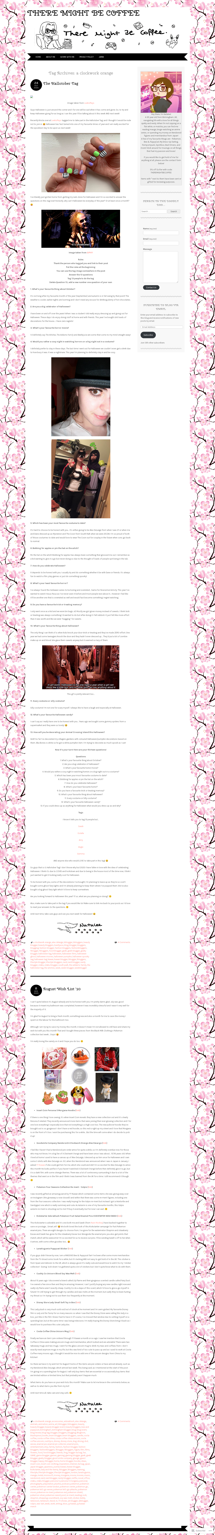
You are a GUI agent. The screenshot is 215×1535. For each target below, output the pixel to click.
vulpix (33, 1503)
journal (56, 1467)
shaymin (34, 1498)
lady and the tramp (49, 1469)
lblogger (72, 959)
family (52, 1447)
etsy (46, 1447)
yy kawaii (72, 1503)
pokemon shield (75, 1492)
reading (78, 1495)
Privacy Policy (86, 57)
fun (84, 1452)
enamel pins (72, 1444)
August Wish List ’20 (62, 988)
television (34, 1501)
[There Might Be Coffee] (107, 51)
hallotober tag (44, 953)
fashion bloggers (63, 948)
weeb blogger (67, 968)
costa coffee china (46, 1438)
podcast (66, 1484)
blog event (82, 1430)
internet (73, 1464)
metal (40, 1475)
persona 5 (55, 1481)
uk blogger (73, 1501)
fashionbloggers (79, 948)
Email (150, 239)
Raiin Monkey (97, 1223)
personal (83, 1481)
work (53, 1503)
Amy (81, 840)
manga (33, 1475)
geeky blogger (45, 1458)
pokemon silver (37, 1495)
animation (43, 1424)
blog (66, 945)
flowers (33, 1452)
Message (147, 249)
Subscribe (148, 335)
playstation (48, 1484)
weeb (58, 968)
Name (150, 228)
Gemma (81, 854)
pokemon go (82, 1486)
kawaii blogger (61, 959)
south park (63, 965)
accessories (57, 1421)
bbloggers (78, 942)
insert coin (35, 1464)
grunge (76, 1458)
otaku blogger (51, 965)
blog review (35, 1432)
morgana (65, 1475)
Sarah (80, 826)
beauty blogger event (55, 1427)
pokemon (74, 1484)
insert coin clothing (49, 1464)
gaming (61, 1455)
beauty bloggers (46, 945)
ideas (83, 1461)
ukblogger (83, 1501)
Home (38, 57)
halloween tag (40, 959)
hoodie (77, 1461)
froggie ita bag (75, 1452)
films (87, 1450)
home (56, 1461)
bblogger (68, 942)
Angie (80, 847)
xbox (65, 1503)
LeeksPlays (89, 103)
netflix (74, 1478)
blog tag (46, 1432)
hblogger (49, 1461)
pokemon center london (48, 1486)
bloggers (81, 945)
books (45, 1435)
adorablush (69, 1421)
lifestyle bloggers (54, 962)
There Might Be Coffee (83, 13)
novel (80, 1478)
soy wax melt (66, 1498)
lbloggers (81, 959)
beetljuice (58, 945)
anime (51, 1424)
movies (80, 1475)
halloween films (69, 953)
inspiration (64, 1464)
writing (59, 1503)
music (87, 1475)
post (63, 1495)
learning (81, 1469)
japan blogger (36, 1467)
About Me (50, 57)
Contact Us (151, 287)
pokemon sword (53, 1495)
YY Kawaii (41, 1165)
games (53, 1455)
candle (80, 1435)
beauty (81, 1424)
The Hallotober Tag (60, 83)
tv (57, 1501)
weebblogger (81, 968)
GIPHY (90, 252)
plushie (57, 1484)
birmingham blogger (61, 1430)
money (57, 1475)
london (74, 1472)
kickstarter (35, 1469)
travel (52, 1501)
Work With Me (67, 57)
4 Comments (124, 942)
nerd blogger (74, 962)
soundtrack (53, 1498)
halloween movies (45, 956)
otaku (41, 965)
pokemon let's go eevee (41, 1489)
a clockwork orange (42, 942)
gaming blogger (72, 1455)
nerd (65, 962)
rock (84, 1495)
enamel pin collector (57, 1444)
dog (74, 1441)
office (87, 1478)
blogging (34, 948)
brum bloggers (69, 1435)
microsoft (48, 1475)
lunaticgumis (84, 1472)
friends (59, 1452)
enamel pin (42, 1444)
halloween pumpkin (63, 956)
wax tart (40, 1503)
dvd (86, 1441)
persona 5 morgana (69, 1481)
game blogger (42, 1455)
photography (36, 1484)
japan (87, 1464)
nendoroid (35, 1478)
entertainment (36, 1447)
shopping (43, 1498)
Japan (101, 57)
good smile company (62, 1458)
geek (64, 951)
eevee (33, 1444)
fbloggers (43, 951)
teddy (82, 1498)
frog (66, 1452)
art (56, 1424)
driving (80, 1441)
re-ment (70, 1495)
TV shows (62, 1501)
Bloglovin (81, 1432)
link (78, 1110)
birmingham (45, 1430)
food (40, 1452)
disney (57, 1441)
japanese (48, 1467)
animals (34, 1424)
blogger (72, 945)
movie (73, 1475)
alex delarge (57, 942)
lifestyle (34, 1472)
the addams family (77, 965)
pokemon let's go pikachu (65, 1489)
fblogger (34, 951)
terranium (44, 1501)
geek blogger (74, 951)
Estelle (81, 833)
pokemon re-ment (45, 1492)
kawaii (51, 959)
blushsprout (36, 1435)
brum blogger (55, 1435)
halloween (56, 953)
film (82, 1450)
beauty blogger (37, 1427)
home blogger (66, 1461)
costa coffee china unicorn (67, 1438)
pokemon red (60, 1492)
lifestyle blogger (37, 962)
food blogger (55, 951)
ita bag (81, 1464)
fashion (58, 1447)
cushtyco (49, 1441)
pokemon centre (67, 1486)
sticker (76, 1498)
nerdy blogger (64, 1478)
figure (77, 1450)
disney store (66, 1441)
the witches (49, 968)
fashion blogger (47, 948)
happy (41, 1461)
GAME (33, 1455)
